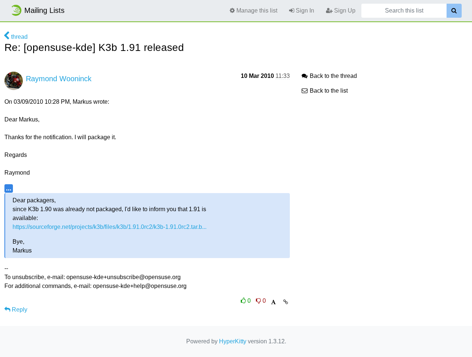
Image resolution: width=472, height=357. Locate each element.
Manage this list (256, 10)
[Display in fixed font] (273, 302)
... (8, 188)
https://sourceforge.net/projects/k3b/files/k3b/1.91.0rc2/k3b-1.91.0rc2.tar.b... (109, 227)
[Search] (454, 11)
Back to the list (328, 90)
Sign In (304, 10)
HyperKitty (232, 341)
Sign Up (344, 10)
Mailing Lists (44, 10)
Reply (18, 309)
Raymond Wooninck (58, 79)
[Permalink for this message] (285, 302)
